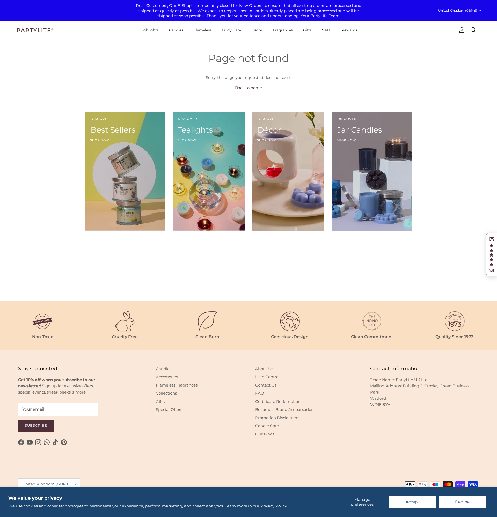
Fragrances (283, 30)
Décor (256, 30)
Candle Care (267, 425)
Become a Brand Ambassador (284, 409)
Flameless (203, 30)
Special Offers (169, 409)
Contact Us (265, 385)
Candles (176, 30)
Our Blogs (264, 434)
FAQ (259, 393)
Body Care (231, 30)
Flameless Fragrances (177, 385)
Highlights (149, 30)
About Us (264, 368)
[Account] (461, 30)
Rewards (349, 30)
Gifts (307, 30)
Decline (462, 501)
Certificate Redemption (278, 401)
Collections (166, 393)
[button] (491, 255)
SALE (326, 30)
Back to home (248, 87)
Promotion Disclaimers (277, 417)
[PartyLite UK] (35, 30)
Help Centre (267, 376)
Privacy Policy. (273, 506)
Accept (412, 501)
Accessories (167, 376)
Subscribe (36, 425)
